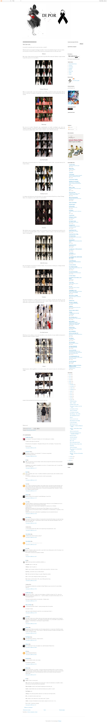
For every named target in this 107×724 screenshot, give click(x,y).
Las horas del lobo (72, 264)
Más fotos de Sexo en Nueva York (76, 444)
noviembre (72, 386)
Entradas (71, 127)
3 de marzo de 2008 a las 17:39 (31, 600)
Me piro (71, 417)
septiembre (72, 389)
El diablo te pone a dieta (74, 404)
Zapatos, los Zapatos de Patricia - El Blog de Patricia (75, 366)
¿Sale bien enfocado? (73, 437)
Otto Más (27, 517)
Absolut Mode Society (73, 63)
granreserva (28, 451)
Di (74, 78)
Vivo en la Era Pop (72, 350)
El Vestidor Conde (72, 221)
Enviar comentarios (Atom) (32, 712)
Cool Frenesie (71, 174)
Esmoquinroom (72, 225)
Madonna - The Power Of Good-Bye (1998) (76, 454)
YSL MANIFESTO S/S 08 (74, 415)
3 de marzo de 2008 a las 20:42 (31, 654)
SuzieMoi (27, 658)
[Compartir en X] (36, 428)
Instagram (70, 68)
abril (71, 397)
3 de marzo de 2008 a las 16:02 (31, 580)
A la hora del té (72, 164)
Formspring (71, 66)
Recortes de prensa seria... (73, 207)
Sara (26, 548)
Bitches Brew (71, 168)
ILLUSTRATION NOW (73, 347)
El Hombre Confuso (73, 217)
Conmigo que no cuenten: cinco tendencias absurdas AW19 (74, 194)
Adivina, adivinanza (73, 447)
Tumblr (70, 72)
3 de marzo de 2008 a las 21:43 (31, 664)
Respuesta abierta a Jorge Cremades (75, 318)
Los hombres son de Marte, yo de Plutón (75, 278)
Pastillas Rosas (28, 437)
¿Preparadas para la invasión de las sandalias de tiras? (75, 368)
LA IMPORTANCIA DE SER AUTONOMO (74, 314)
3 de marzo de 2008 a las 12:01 (31, 523)
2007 (70, 460)
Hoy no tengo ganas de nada (75, 442)
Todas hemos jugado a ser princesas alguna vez (75, 297)
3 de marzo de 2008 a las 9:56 (31, 447)
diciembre (72, 384)
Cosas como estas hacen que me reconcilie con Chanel (75, 433)
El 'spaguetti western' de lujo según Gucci (75, 189)
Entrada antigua (62, 710)
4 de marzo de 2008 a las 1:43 (31, 705)
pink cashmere (71, 321)
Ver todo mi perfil (76, 80)
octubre (71, 387)
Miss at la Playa (28, 604)
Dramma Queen (72, 204)
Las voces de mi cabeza (73, 271)
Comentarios (71, 129)
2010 (70, 379)
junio (71, 394)
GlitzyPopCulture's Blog (73, 234)
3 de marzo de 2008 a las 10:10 (31, 456)
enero (71, 458)
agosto (71, 391)
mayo (71, 396)
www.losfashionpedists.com (74, 356)
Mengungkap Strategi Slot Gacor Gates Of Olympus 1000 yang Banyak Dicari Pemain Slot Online (75, 352)
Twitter (70, 74)
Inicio (45, 710)
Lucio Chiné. (71, 282)
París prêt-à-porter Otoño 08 (31, 430)
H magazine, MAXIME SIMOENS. (75, 261)
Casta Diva (71, 172)
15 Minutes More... (72, 339)
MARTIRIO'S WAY (73, 290)
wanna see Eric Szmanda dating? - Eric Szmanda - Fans (75, 268)
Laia (26, 484)
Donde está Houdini (72, 202)
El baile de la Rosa (73, 401)
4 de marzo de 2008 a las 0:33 (31, 674)
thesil (27, 472)
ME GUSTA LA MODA (73, 295)
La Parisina (71, 253)
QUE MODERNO (72, 331)
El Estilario (71, 210)
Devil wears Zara (72, 192)
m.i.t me (70, 286)
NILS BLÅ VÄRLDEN (73, 302)
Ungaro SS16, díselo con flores (74, 287)
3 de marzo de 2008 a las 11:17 (31, 468)
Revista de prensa (73, 435)
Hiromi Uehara (71, 246)
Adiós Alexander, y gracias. (73, 283)
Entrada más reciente (26, 710)
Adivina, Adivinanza (73, 410)
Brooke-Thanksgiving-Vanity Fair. (74, 307)
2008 (70, 383)
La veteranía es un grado (74, 412)
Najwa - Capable (73, 402)
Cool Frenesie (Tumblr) (73, 179)
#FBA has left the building (73, 231)
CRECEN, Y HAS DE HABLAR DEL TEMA (75, 241)
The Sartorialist (72, 342)
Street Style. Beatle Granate (73, 222)
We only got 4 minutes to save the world (76, 407)
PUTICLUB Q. (72, 327)
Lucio (27, 501)
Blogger (60, 721)
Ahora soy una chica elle (74, 431)
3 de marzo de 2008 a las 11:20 (31, 480)
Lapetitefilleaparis (72, 260)
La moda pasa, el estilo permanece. (75, 249)
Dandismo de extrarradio (73, 181)
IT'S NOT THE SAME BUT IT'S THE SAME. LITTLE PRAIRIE (75, 292)
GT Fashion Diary (72, 236)
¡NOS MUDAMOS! (72, 254)
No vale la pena (71, 218)
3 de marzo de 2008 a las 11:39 (31, 498)
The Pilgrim (28, 637)
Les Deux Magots (72, 275)
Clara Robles (28, 534)
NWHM (70, 312)
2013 (70, 374)
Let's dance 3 (71, 250)
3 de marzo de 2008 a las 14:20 (31, 537)
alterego (27, 494)
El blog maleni (71, 206)
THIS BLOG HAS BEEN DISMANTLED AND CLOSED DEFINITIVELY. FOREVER (74, 323)
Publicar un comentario (28, 707)
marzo (71, 399)
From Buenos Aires (72, 230)
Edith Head (72, 445)
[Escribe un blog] (35, 428)
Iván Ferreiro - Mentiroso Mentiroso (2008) (76, 426)
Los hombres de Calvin (74, 408)
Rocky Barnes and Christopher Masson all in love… (75, 335)
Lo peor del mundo (73, 422)
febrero (71, 456)
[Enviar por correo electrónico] (34, 428)
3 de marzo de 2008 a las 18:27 (31, 633)
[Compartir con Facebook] (37, 428)
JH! (26, 651)
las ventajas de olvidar (73, 266)
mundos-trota (71, 300)
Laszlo (27, 616)
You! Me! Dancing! (72, 361)
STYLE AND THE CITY (73, 333)
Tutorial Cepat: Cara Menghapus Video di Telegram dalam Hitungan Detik (75, 183)
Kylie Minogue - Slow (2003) (75, 413)
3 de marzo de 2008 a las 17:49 (31, 612)
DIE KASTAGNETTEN (73, 197)
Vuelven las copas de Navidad (74, 165)
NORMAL (71, 306)
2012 (70, 376)
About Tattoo (71, 279)
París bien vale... (73, 451)
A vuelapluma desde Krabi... (74, 303)
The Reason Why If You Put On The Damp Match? (75, 199)
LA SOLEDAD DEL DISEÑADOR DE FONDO (75, 257)
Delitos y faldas (72, 187)
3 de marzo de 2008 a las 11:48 (31, 513)
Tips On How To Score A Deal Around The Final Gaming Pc (75, 358)
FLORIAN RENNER (72, 328)
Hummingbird (71, 240)
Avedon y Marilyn (72, 169)
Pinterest (70, 69)
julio (71, 392)
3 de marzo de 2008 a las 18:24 (31, 623)
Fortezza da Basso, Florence (73, 343)
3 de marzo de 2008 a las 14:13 (31, 530)
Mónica (27, 668)
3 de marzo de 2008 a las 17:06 (31, 588)
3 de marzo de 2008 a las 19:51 (31, 640)
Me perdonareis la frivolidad (75, 420)
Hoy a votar (72, 440)
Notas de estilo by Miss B (73, 310)
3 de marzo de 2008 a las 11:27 (31, 490)
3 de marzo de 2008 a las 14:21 (31, 544)
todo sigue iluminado (73, 346)
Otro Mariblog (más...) (73, 317)
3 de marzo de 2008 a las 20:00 (31, 647)
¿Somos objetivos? (73, 438)
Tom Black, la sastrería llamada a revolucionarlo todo (74, 226)
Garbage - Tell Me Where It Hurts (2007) (76, 429)
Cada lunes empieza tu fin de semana (75, 237)
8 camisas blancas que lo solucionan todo (75, 212)
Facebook (70, 65)
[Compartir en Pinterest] (39, 428)
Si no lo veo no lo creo (74, 418)
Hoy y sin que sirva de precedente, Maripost (76, 449)
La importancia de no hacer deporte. (75, 272)
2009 (70, 381)
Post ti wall (71, 71)
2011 (70, 378)
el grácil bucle (71, 215)
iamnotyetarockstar (72, 245)
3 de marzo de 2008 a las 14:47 (31, 556)
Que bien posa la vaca (74, 424)
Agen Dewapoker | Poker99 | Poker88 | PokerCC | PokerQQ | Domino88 (75, 176)
